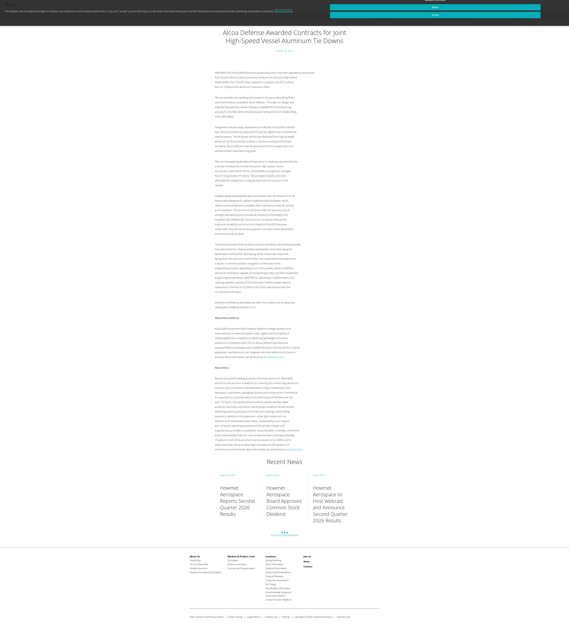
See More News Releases (284, 535)
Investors (271, 556)
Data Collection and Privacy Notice (207, 616)
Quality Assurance (198, 568)
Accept (435, 14)
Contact (307, 566)
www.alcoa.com (293, 449)
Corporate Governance (277, 580)
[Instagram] (376, 616)
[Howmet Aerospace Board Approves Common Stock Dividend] (284, 496)
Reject (435, 7)
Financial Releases (274, 576)
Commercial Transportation (241, 568)
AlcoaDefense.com (273, 357)
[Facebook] (365, 616)
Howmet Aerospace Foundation (205, 572)
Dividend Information (276, 568)
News (306, 561)
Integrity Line (271, 616)
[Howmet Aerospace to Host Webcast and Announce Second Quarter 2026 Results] (331, 496)
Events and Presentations (278, 572)
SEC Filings (271, 584)
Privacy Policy (284, 11)
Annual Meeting (273, 560)
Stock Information (274, 564)
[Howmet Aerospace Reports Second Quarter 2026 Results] (238, 496)
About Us (195, 556)
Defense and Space (237, 564)
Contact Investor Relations (279, 599)
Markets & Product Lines (241, 556)
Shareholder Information (278, 588)
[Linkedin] (371, 616)
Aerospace (233, 560)
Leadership (195, 560)
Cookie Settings (235, 616)
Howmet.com (343, 616)
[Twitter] (360, 616)
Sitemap (286, 616)
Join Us (307, 556)
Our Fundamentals (199, 564)
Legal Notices (253, 616)
